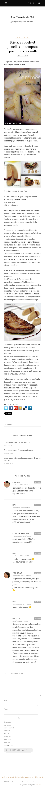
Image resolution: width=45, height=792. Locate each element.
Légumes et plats (22, 37)
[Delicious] (25, 408)
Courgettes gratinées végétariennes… (19, 450)
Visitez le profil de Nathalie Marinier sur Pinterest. (22, 777)
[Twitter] (6, 408)
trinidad (17, 573)
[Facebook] (11, 408)
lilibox (16, 482)
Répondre (38, 482)
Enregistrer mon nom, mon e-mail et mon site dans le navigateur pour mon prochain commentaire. (9, 733)
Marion (16, 618)
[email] (16, 408)
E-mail (6, 709)
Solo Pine (38, 785)
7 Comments (8, 424)
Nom (6, 700)
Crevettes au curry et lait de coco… (17, 442)
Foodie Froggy (20, 533)
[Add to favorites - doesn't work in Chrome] (20, 408)
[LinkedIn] (30, 408)
